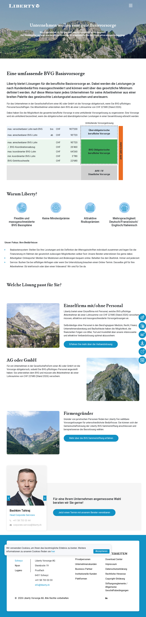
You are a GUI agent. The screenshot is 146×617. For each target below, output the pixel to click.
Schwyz (19, 560)
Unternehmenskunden (86, 564)
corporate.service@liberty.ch (27, 525)
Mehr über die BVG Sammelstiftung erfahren (91, 438)
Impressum (111, 564)
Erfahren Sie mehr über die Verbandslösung (90, 344)
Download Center (113, 559)
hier (53, 551)
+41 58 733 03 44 (21, 520)
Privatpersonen (82, 559)
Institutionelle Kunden (86, 573)
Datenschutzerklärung (116, 569)
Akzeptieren (101, 551)
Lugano (18, 570)
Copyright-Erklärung (115, 578)
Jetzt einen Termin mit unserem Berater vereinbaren (84, 512)
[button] (8, 498)
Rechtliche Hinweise (115, 573)
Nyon (17, 565)
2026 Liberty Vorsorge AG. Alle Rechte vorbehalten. (43, 598)
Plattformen (81, 578)
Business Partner (83, 569)
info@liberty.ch (42, 585)
